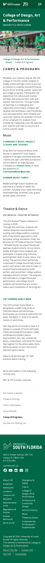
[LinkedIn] (16, 470)
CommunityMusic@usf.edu (16, 171)
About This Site (10, 550)
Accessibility (20, 554)
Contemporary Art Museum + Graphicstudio (29, 524)
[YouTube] (10, 470)
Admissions (8, 487)
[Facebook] (5, 470)
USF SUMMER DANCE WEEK (17, 299)
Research (7, 499)
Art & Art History (30, 510)
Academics (8, 484)
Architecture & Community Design (28, 503)
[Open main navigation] (40, 4)
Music (25, 514)
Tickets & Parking (11, 399)
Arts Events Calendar (12, 393)
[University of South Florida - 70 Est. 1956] (15, 4)
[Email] (21, 470)
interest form (23, 165)
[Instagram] (26, 470)
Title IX (25, 487)
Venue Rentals (9, 411)
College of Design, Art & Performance (21, 59)
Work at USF (9, 523)
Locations (7, 491)
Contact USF (27, 550)
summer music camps (15, 177)
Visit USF (7, 554)
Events (9, 62)
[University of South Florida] (22, 446)
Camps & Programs (12, 417)
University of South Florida (17, 24)
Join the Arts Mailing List (14, 423)
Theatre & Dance (30, 517)
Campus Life (9, 495)
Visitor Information (12, 405)
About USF (8, 480)
